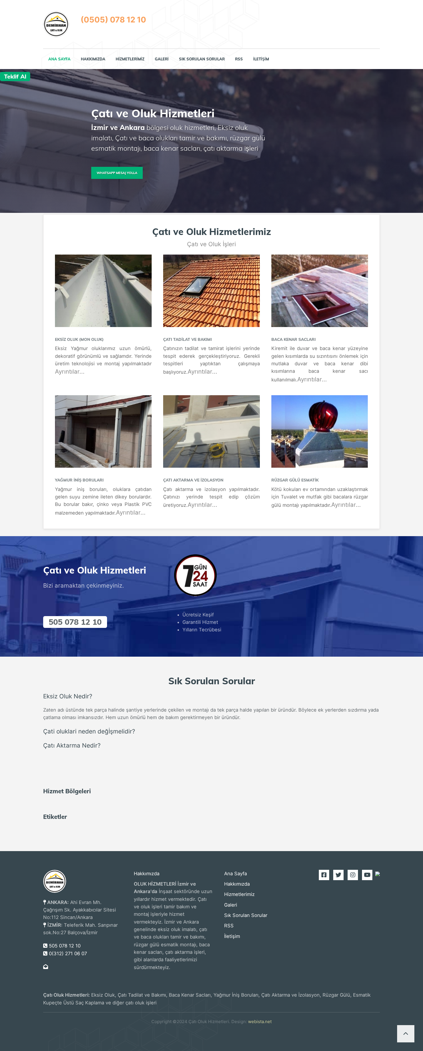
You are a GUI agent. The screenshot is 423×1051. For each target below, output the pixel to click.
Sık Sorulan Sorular (202, 59)
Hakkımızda (93, 59)
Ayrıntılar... (70, 371)
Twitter (336, 875)
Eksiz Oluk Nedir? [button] (67, 696)
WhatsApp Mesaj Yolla (117, 173)
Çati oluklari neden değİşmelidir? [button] (89, 731)
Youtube (365, 875)
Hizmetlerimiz (130, 59)
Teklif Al (15, 76)
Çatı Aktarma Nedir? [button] (72, 745)
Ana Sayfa (59, 59)
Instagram (351, 875)
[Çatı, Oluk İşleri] (56, 24)
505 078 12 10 (75, 622)
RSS (239, 59)
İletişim (261, 59)
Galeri (162, 59)
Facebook (322, 875)
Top (405, 1033)
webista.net (260, 1021)
